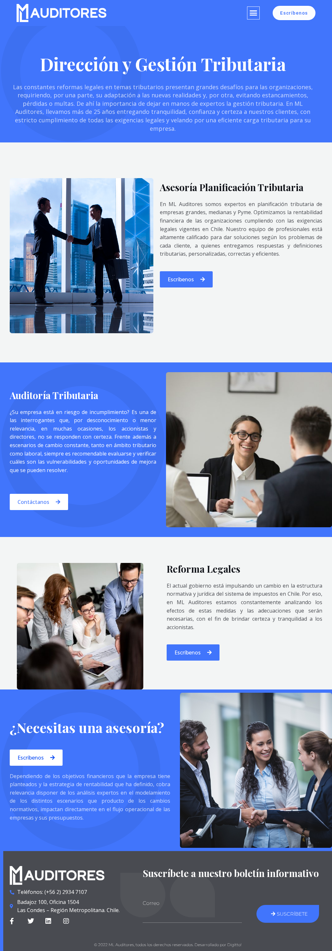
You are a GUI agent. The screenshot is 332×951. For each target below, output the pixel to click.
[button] (253, 12)
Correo (151, 903)
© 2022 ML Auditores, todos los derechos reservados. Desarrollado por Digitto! (168, 944)
